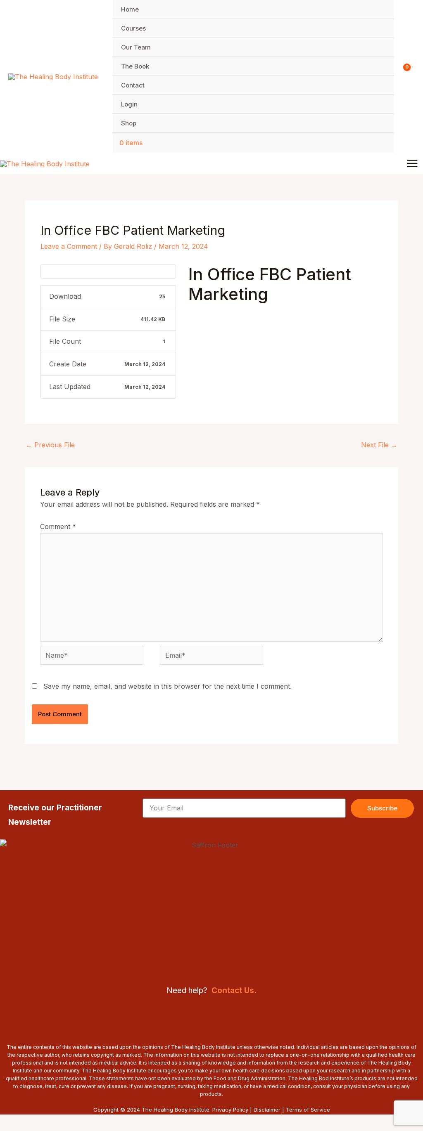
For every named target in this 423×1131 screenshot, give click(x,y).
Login (129, 104)
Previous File (50, 445)
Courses (133, 28)
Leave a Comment (68, 246)
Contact (133, 85)
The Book (135, 66)
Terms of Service (308, 1109)
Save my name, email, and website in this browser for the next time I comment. (167, 686)
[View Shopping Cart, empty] (408, 76)
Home (130, 9)
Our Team (136, 47)
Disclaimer (267, 1109)
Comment (58, 526)
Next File (379, 445)
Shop (128, 123)
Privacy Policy (230, 1109)
